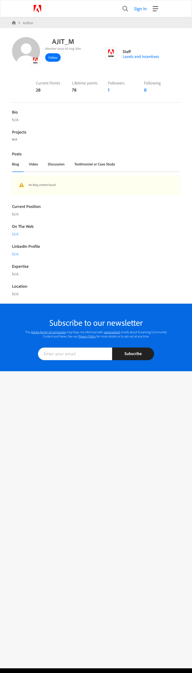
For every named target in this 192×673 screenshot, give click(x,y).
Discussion (56, 164)
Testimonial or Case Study (94, 164)
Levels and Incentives (141, 56)
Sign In (140, 8)
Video (33, 164)
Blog (15, 164)
